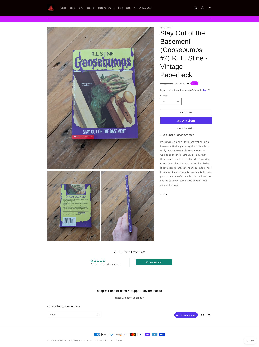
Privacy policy (101, 340)
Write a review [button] (153, 262)
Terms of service (116, 340)
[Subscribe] (97, 314)
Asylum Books (58, 340)
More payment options (186, 128)
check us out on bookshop (129, 297)
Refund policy (88, 340)
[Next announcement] (211, 19)
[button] (196, 8)
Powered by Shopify (72, 340)
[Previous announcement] (48, 19)
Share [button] (166, 194)
